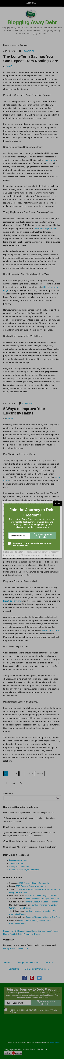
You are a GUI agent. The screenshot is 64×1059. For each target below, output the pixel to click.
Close (57, 503)
